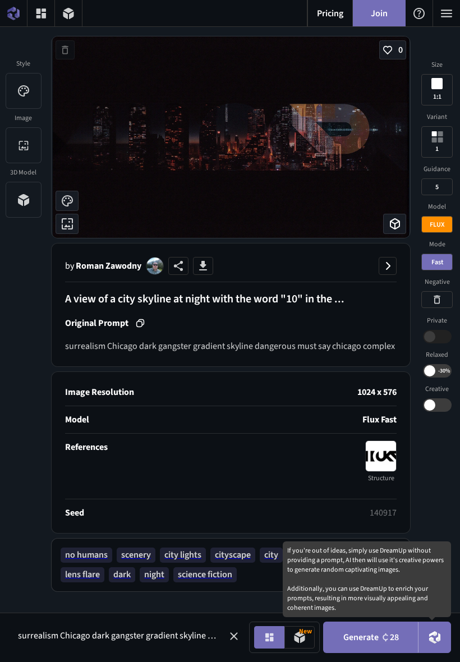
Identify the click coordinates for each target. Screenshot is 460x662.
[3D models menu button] (68, 13)
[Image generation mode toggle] (269, 637)
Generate (371, 637)
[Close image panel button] (388, 266)
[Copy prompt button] (140, 323)
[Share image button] (178, 266)
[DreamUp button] (434, 637)
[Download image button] (203, 266)
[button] (234, 636)
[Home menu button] (13, 13)
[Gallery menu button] (40, 13)
